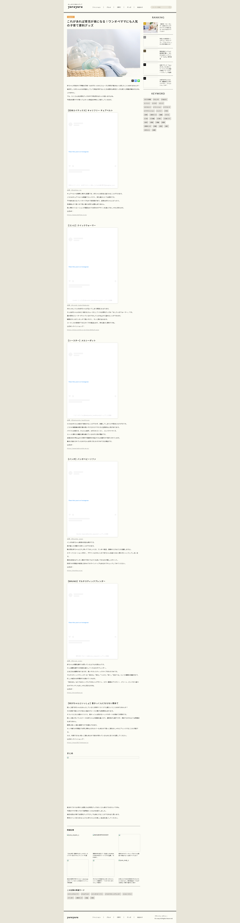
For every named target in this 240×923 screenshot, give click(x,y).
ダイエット (148, 107)
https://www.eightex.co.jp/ (77, 215)
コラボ (155, 103)
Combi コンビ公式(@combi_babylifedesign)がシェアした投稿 (92, 300)
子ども (167, 114)
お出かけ (140, 7)
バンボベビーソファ (98, 894)
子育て (119, 7)
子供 (146, 118)
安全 (87, 898)
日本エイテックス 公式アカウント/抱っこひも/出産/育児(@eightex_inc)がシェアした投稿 (97, 185)
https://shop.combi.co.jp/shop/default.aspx (83, 330)
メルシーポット (128, 894)
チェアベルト (85, 894)
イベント (147, 103)
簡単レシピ (148, 126)
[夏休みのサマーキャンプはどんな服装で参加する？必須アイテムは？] (129, 842)
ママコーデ (167, 107)
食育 (154, 130)
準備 (158, 122)
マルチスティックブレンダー (113, 894)
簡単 (164, 122)
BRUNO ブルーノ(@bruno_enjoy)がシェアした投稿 (92, 656)
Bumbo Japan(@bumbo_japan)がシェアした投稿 (92, 534)
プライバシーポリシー (161, 916)
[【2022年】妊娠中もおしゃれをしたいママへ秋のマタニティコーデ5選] (78, 842)
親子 (167, 126)
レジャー (160, 111)
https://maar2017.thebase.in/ (77, 743)
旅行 (146, 122)
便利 (146, 114)
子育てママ (167, 118)
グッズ (129, 7)
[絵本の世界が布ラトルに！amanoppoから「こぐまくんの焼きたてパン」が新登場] (78, 868)
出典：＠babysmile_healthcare (78, 420)
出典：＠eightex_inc (74, 190)
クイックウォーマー (74, 894)
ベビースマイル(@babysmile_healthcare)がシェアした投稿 (92, 415)
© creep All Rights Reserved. (164, 918)
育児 (93, 898)
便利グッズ (79, 898)
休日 (167, 111)
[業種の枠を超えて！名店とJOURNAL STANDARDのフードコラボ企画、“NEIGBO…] (103, 842)
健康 (161, 114)
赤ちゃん (147, 130)
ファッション (96, 7)
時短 (152, 122)
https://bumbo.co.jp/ (75, 570)
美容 (155, 126)
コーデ (161, 103)
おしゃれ (156, 99)
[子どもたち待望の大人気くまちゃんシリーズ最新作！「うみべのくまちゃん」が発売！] (103, 868)
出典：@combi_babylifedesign (78, 305)
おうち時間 (148, 99)
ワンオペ (71, 898)
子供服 (152, 118)
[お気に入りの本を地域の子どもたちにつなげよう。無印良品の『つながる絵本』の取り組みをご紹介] (129, 868)
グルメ (109, 7)
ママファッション (149, 111)
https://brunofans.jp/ (75, 693)
